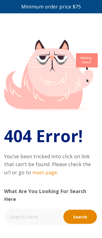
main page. (45, 172)
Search (80, 216)
